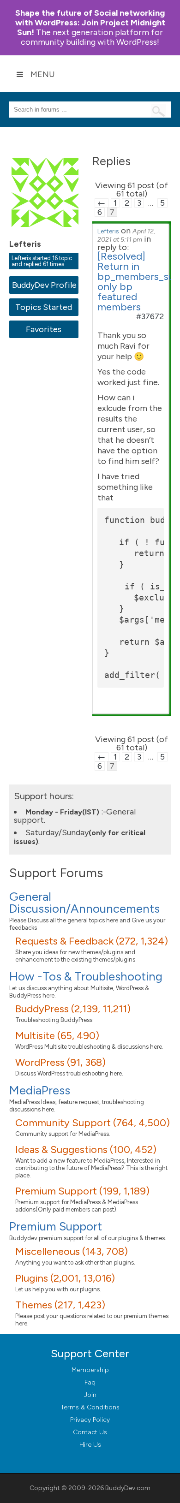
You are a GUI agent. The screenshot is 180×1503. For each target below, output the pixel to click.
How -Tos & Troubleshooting (85, 976)
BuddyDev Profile (44, 285)
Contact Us (90, 1432)
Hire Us (90, 1445)
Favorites (43, 329)
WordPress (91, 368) (60, 1062)
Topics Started (43, 307)
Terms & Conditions (90, 1407)
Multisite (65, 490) (57, 1035)
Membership (90, 1370)
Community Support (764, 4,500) (92, 1123)
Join (90, 1395)
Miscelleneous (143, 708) (71, 1251)
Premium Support (55, 1226)
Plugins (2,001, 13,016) (65, 1278)
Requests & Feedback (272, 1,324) (91, 941)
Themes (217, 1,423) (60, 1305)
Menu (42, 74)
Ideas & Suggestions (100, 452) (85, 1149)
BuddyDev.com (127, 1488)
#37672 (150, 316)
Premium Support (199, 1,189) (82, 1191)
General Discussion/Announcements (84, 902)
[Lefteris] (46, 233)
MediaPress (39, 1090)
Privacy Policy (90, 1420)
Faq (90, 1382)
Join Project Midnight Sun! (90, 22)
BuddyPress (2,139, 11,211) (73, 1009)
